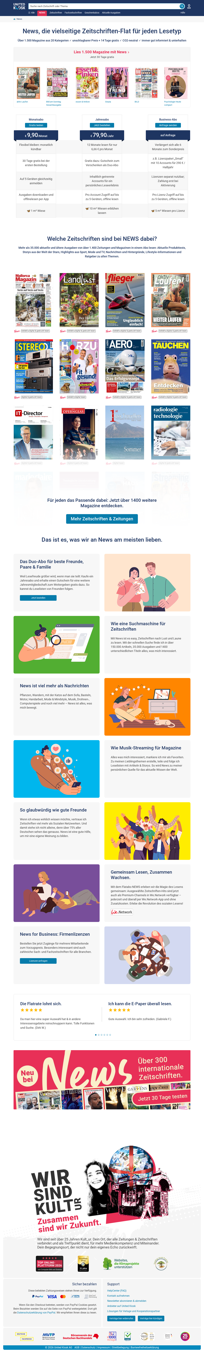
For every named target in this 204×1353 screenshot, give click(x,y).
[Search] (182, 6)
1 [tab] (95, 1034)
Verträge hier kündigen (151, 1318)
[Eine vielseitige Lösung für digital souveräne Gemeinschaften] (123, 910)
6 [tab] (110, 1034)
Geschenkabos (92, 12)
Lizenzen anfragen (38, 961)
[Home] (14, 19)
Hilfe (183, 12)
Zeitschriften (56, 12)
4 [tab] (104, 1034)
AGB (76, 1347)
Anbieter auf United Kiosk (121, 1306)
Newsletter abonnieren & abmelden (126, 1300)
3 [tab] (101, 1034)
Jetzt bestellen (38, 598)
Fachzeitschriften (73, 12)
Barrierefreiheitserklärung (145, 1347)
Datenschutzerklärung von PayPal (36, 1312)
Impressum (103, 1347)
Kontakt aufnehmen (118, 1295)
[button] (102, 519)
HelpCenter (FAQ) (117, 1290)
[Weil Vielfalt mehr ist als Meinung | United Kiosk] (19, 6)
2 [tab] (98, 1034)
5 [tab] (107, 1034)
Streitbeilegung (120, 1347)
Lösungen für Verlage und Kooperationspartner (133, 1311)
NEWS (42, 12)
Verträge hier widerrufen (121, 1318)
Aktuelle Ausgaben (111, 12)
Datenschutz (88, 1347)
